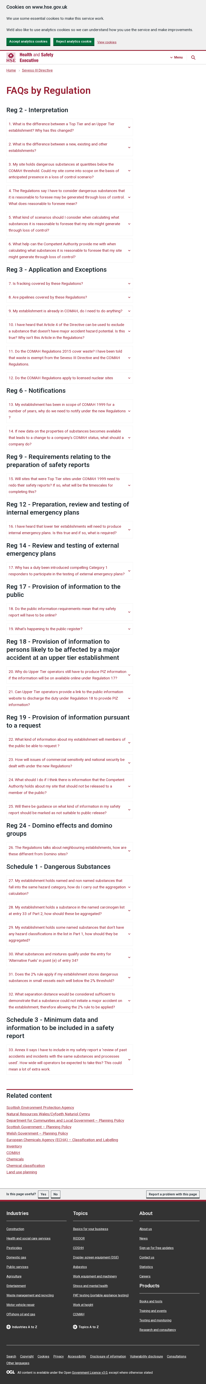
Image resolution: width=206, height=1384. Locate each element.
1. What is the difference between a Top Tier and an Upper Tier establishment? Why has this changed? (61, 127)
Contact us (146, 1257)
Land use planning (21, 1172)
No (56, 1194)
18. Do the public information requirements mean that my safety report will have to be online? (62, 611)
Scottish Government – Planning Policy (38, 1127)
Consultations (176, 1356)
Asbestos (80, 1267)
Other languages (17, 1363)
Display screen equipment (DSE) (96, 1257)
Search (11, 1356)
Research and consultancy (157, 1330)
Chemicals (15, 1159)
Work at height (83, 1305)
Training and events (153, 1311)
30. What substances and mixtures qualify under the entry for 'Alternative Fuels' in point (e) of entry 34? (60, 957)
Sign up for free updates (156, 1248)
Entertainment (16, 1286)
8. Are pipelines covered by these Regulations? (48, 297)
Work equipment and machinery (95, 1276)
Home (11, 70)
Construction (15, 1229)
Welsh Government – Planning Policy (37, 1133)
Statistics (146, 1267)
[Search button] (193, 57)
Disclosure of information (108, 1356)
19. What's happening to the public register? (45, 629)
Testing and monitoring (155, 1320)
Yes (43, 1194)
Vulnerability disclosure (146, 1356)
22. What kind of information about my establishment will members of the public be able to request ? (67, 742)
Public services (17, 1267)
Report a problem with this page (173, 1194)
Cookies (43, 1356)
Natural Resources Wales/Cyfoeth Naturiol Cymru (48, 1114)
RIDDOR (79, 1238)
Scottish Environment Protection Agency (40, 1107)
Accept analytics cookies (28, 41)
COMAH (13, 1152)
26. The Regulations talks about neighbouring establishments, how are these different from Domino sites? (67, 850)
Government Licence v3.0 (89, 1373)
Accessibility (77, 1356)
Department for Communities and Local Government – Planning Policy (65, 1120)
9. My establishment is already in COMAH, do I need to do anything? (65, 311)
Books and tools (150, 1301)
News (143, 1238)
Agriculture (14, 1276)
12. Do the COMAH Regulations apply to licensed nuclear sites (61, 378)
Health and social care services (28, 1238)
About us (145, 1229)
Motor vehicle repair (20, 1305)
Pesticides (14, 1248)
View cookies (106, 42)
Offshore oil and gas (20, 1314)
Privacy (58, 1356)
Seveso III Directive (37, 70)
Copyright (27, 1356)
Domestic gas (16, 1257)
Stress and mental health (90, 1286)
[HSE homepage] (29, 57)
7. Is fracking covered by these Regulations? (46, 283)
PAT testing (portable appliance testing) (101, 1295)
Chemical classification (25, 1165)
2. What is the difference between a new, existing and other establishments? (58, 147)
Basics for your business (90, 1229)
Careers (144, 1276)
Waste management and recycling (30, 1295)
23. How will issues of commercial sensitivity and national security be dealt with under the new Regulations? (67, 762)
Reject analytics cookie (74, 41)
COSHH (78, 1248)
